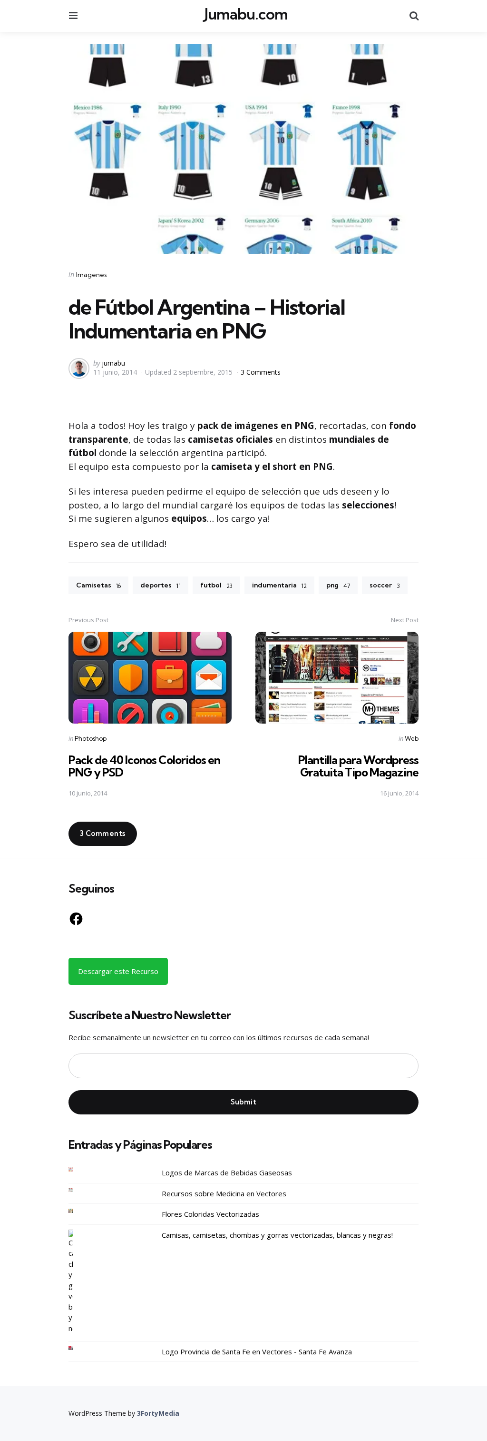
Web (412, 738)
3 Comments (261, 372)
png (338, 585)
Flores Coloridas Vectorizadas (210, 1214)
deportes (160, 585)
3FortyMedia (158, 1413)
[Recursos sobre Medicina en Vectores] (78, 1190)
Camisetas (98, 585)
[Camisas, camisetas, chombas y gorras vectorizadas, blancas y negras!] (78, 1282)
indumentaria (279, 585)
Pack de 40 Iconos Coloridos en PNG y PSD (144, 766)
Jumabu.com (246, 14)
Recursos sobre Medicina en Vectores (224, 1193)
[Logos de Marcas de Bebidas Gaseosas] (78, 1169)
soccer (385, 585)
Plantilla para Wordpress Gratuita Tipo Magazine (358, 766)
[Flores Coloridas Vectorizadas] (78, 1211)
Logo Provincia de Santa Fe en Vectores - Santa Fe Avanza (257, 1351)
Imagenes (91, 274)
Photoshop (91, 738)
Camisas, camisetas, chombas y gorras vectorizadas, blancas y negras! (277, 1235)
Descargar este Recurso (118, 971)
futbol (216, 585)
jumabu (113, 363)
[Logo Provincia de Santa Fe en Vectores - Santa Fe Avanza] (78, 1348)
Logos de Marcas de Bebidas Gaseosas (227, 1172)
